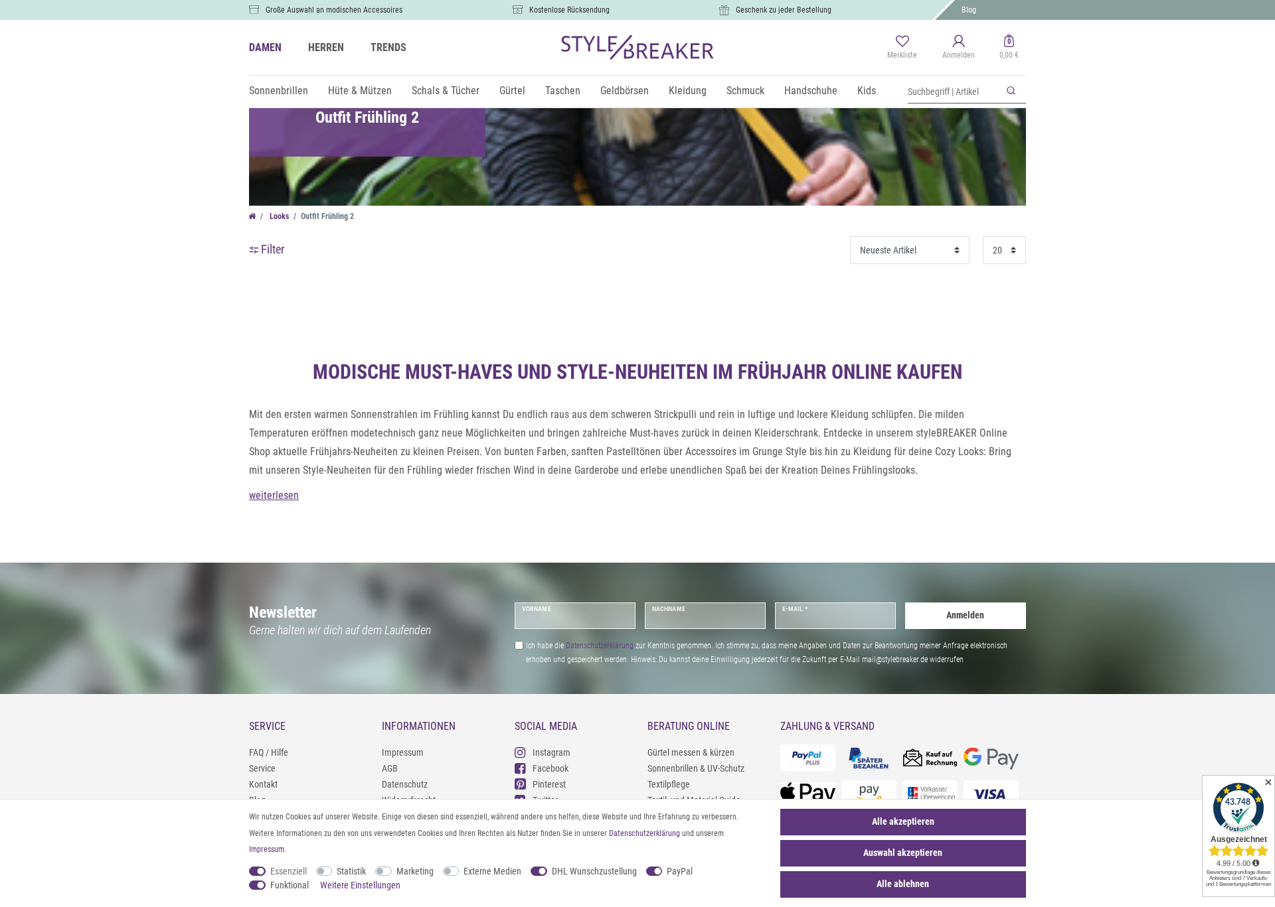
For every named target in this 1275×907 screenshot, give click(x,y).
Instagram (551, 752)
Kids (866, 90)
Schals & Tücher (445, 90)
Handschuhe (810, 90)
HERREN (326, 47)
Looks (278, 216)
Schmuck (745, 90)
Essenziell (288, 871)
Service (262, 768)
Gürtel (512, 90)
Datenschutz (405, 784)
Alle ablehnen (903, 883)
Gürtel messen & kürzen (690, 752)
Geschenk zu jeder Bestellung (783, 10)
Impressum (403, 752)
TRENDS (388, 47)
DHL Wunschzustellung (594, 871)
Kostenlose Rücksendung (569, 10)
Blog (969, 10)
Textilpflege (668, 784)
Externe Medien (492, 871)
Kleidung (688, 90)
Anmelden (965, 615)
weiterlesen (274, 495)
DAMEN (265, 47)
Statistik (351, 871)
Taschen (562, 90)
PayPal (680, 871)
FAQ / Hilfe (268, 752)
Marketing (415, 871)
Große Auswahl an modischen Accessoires (334, 10)
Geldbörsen (624, 90)
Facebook (550, 768)
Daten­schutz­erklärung (644, 833)
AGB (390, 768)
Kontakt (263, 784)
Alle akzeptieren (903, 821)
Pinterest (549, 784)
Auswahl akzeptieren (902, 852)
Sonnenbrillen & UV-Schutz (695, 768)
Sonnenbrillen (278, 90)
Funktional (289, 885)
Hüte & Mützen (360, 90)
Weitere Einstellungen (360, 885)
